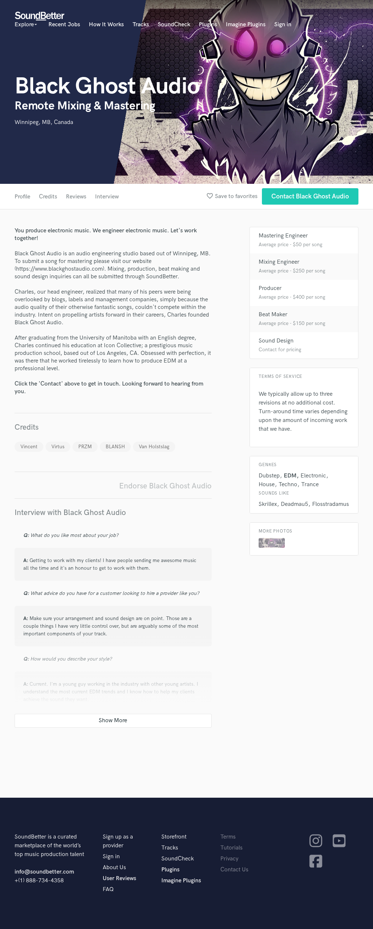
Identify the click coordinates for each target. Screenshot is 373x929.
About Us (114, 867)
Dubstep (269, 475)
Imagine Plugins (246, 24)
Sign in (282, 24)
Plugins (208, 24)
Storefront (173, 836)
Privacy (229, 858)
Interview (107, 196)
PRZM (85, 447)
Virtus (57, 447)
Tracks (141, 24)
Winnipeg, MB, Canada (44, 122)
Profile (22, 196)
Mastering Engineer (283, 235)
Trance (310, 484)
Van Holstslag (154, 447)
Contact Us (234, 869)
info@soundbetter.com (44, 871)
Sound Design (276, 340)
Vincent (29, 447)
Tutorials (231, 847)
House (267, 484)
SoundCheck (174, 24)
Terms (228, 836)
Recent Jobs (64, 24)
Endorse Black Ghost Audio (165, 486)
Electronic (313, 475)
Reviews (76, 196)
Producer (270, 288)
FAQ (108, 889)
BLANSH (115, 447)
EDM (290, 475)
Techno (288, 484)
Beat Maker (273, 314)
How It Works (106, 24)
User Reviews (119, 878)
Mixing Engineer (279, 262)
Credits (48, 196)
